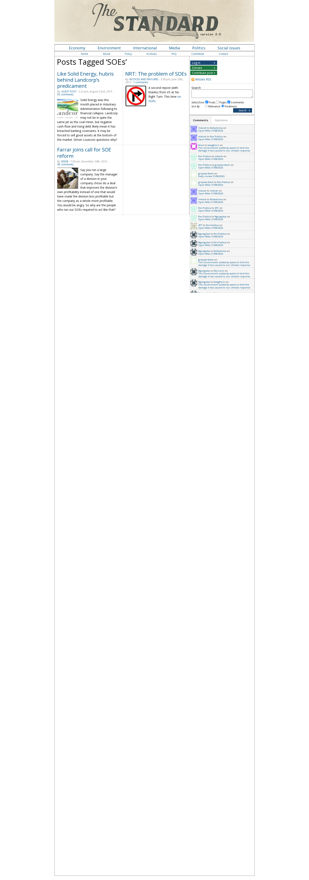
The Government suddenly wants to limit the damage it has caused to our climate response (224, 149)
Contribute (197, 54)
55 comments (65, 94)
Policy (128, 54)
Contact (223, 54)
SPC (217, 207)
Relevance (214, 106)
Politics (198, 47)
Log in (196, 63)
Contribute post (202, 73)
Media (174, 47)
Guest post (69, 91)
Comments (237, 102)
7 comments (140, 82)
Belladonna (216, 127)
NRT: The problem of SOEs (156, 73)
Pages (223, 102)
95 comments (65, 164)
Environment (109, 47)
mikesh (202, 127)
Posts (212, 102)
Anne (201, 145)
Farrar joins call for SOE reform (84, 152)
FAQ (174, 54)
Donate (197, 68)
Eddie (64, 161)
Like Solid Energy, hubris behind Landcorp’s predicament (85, 79)
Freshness (231, 106)
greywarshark (222, 164)
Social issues (229, 47)
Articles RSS (203, 79)
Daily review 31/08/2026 (211, 176)
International (145, 47)
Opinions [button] (221, 120)
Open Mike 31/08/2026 (210, 130)
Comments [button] (200, 120)
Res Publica (216, 136)
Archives (152, 54)
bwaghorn (213, 145)
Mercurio (219, 270)
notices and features (143, 79)
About (106, 54)
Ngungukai (220, 216)
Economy (77, 47)
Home (84, 54)
